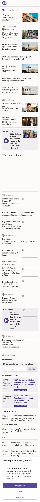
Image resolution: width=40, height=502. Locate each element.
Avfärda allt (20, 497)
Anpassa (20, 491)
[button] (20, 390)
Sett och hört (11, 10)
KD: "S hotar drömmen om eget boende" (10, 253)
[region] (20, 479)
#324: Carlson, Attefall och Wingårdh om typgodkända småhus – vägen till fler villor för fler (25, 383)
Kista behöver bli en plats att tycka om (11, 35)
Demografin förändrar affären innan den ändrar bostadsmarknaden (23, 418)
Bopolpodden (8, 131)
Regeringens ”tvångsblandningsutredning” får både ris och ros (18, 241)
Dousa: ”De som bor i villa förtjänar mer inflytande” (11, 300)
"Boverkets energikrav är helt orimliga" (9, 17)
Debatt (4, 26)
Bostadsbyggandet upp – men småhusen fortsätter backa (11, 46)
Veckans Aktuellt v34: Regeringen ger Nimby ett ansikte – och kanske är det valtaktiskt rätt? (24, 399)
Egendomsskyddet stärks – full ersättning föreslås (10, 284)
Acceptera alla (20, 486)
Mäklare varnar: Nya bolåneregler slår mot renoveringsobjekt (11, 90)
